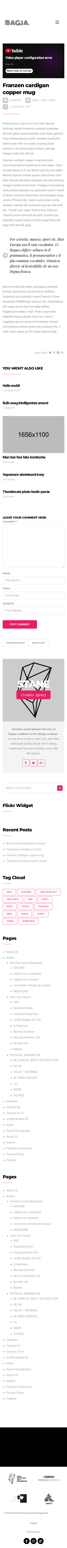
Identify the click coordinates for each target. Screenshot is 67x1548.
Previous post (15, 642)
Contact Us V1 (15, 1113)
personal (43, 906)
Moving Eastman (24, 1031)
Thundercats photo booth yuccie (26, 861)
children (26, 892)
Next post (38, 642)
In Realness (20, 1025)
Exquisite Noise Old (25, 1014)
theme (10, 921)
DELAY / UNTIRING (25, 1072)
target (51, 100)
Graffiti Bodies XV (17, 1119)
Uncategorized (11, 390)
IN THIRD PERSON (25, 1078)
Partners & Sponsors (19, 1148)
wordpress (28, 921)
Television (9, 462)
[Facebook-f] (27, 1541)
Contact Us (13, 1107)
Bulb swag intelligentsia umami (26, 843)
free (30, 899)
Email (6, 588)
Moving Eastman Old (26, 1037)
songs (24, 914)
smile (44, 100)
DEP (16, 1002)
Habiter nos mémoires (27, 973)
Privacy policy (33, 1531)
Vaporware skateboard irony (24, 849)
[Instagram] (34, 1541)
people (25, 906)
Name (6, 573)
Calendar (12, 1101)
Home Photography (18, 1131)
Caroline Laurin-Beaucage (26, 962)
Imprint (10, 1142)
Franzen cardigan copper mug (25, 855)
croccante (12, 899)
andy (9, 892)
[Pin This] (58, 352)
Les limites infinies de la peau (32, 985)
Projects (11, 1160)
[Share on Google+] (62, 352)
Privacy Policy (15, 1154)
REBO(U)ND (20, 991)
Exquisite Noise (23, 1008)
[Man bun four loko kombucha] (33, 434)
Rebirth (17, 1049)
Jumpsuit (15, 100)
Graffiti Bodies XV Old (27, 1020)
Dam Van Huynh (20, 997)
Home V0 (12, 1136)
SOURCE (18, 1095)
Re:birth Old (20, 1043)
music (9, 906)
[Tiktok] (41, 1541)
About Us (12, 952)
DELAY (17, 1066)
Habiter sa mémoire (25, 979)
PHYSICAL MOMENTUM (25, 1055)
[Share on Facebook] (54, 352)
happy (35, 100)
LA (15, 1083)
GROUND (19, 967)
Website (8, 603)
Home (10, 1125)
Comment (10, 521)
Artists (10, 957)
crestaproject (48, 892)
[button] (60, 7)
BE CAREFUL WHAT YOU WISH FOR (35, 1060)
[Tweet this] (50, 352)
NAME (17, 1089)
